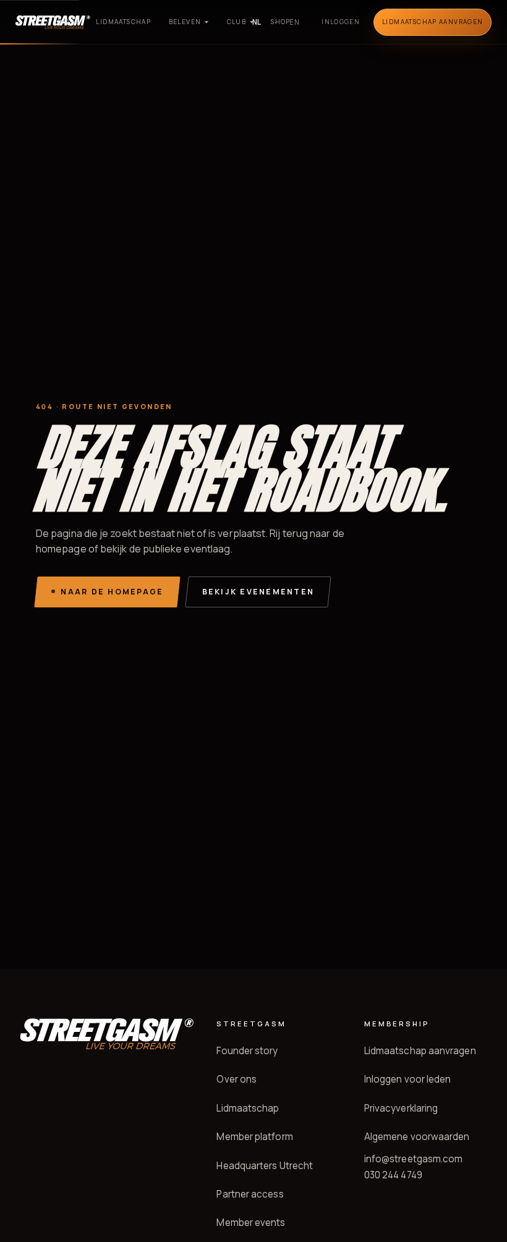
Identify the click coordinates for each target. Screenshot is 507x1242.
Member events (250, 1222)
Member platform (254, 1136)
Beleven (185, 21)
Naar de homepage (112, 591)
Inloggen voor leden (407, 1079)
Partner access (249, 1194)
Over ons (61, 21)
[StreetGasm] (106, 1033)
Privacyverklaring (401, 1108)
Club (237, 21)
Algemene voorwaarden (417, 1136)
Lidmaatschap (123, 21)
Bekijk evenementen (258, 591)
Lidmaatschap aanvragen (420, 1050)
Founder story (247, 1050)
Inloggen (341, 21)
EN (294, 22)
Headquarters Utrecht (264, 1165)
